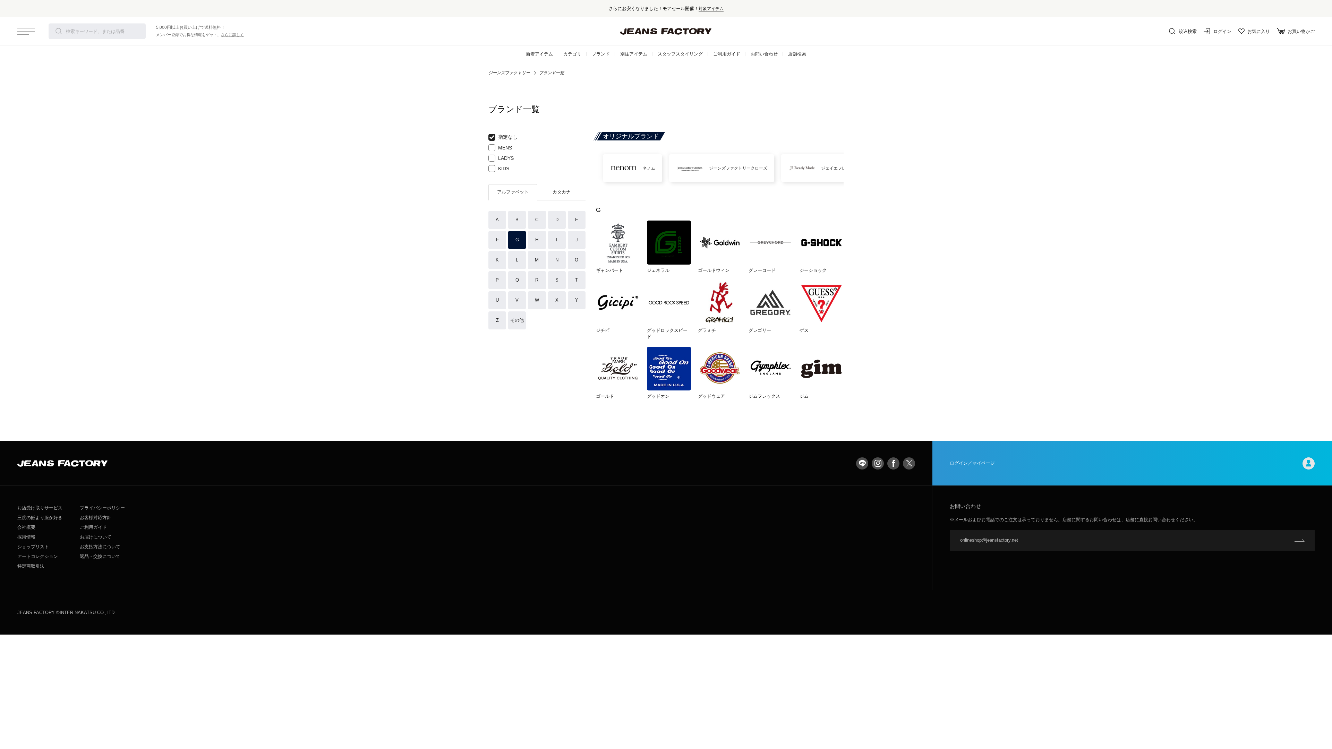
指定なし (508, 137)
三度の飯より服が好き (39, 517)
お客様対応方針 (95, 517)
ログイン (1222, 31)
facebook (893, 463)
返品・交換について (100, 556)
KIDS (503, 168)
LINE (862, 463)
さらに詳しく (232, 35)
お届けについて (95, 537)
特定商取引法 (30, 566)
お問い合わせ (764, 54)
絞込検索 (1188, 31)
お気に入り (1258, 31)
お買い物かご (1301, 31)
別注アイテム (633, 54)
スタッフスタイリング (680, 54)
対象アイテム (711, 8)
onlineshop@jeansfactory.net (989, 540)
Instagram (878, 463)
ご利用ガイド (726, 54)
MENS (505, 147)
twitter (909, 463)
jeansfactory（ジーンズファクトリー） (666, 31)
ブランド (601, 54)
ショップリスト (33, 546)
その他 (517, 320)
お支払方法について (100, 546)
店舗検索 (797, 54)
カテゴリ (572, 54)
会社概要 (26, 527)
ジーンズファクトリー (509, 72)
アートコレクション (37, 556)
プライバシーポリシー (102, 507)
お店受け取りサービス (39, 507)
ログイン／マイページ (972, 463)
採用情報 (26, 537)
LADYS (506, 158)
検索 (59, 31)
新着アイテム (539, 54)
